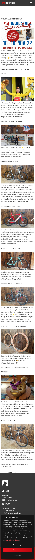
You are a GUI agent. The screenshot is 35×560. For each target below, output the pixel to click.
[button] (31, 3)
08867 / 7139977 (10, 508)
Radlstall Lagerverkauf (11, 19)
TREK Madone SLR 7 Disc (11, 206)
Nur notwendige (17, 545)
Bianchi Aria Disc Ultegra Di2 (13, 248)
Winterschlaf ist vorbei (11, 121)
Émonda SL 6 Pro (8, 420)
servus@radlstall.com (14, 513)
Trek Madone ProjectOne (12, 284)
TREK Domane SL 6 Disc (10, 161)
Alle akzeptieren (17, 550)
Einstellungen (17, 555)
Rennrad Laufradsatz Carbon (13, 326)
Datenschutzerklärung (12, 540)
